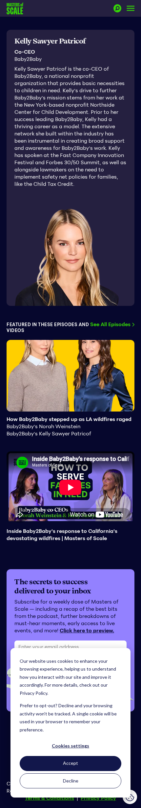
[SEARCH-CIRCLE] (117, 8)
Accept (70, 763)
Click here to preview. (87, 630)
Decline (70, 780)
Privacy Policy (98, 798)
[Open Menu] (130, 8)
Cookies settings (70, 745)
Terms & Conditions (49, 798)
